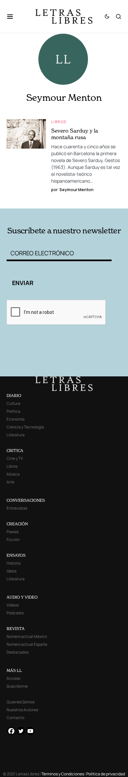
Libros (58, 121)
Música (13, 474)
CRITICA (15, 450)
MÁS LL (14, 670)
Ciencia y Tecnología (25, 427)
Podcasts (15, 613)
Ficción (13, 539)
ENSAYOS (16, 555)
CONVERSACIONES (26, 500)
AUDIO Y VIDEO (22, 597)
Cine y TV (15, 458)
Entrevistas (17, 508)
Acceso (13, 678)
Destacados (18, 652)
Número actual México (27, 636)
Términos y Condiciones (62, 774)
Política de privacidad (105, 774)
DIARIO (14, 395)
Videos (13, 605)
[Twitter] (21, 731)
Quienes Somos (20, 702)
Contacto (15, 717)
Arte (10, 482)
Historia (14, 563)
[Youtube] (30, 731)
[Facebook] (11, 731)
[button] (13, 16)
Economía (16, 419)
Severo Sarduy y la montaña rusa (74, 133)
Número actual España (27, 644)
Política (13, 411)
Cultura (13, 403)
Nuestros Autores (22, 710)
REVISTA (16, 628)
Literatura (16, 435)
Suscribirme (17, 686)
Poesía (13, 531)
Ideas (11, 571)
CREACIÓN (17, 523)
